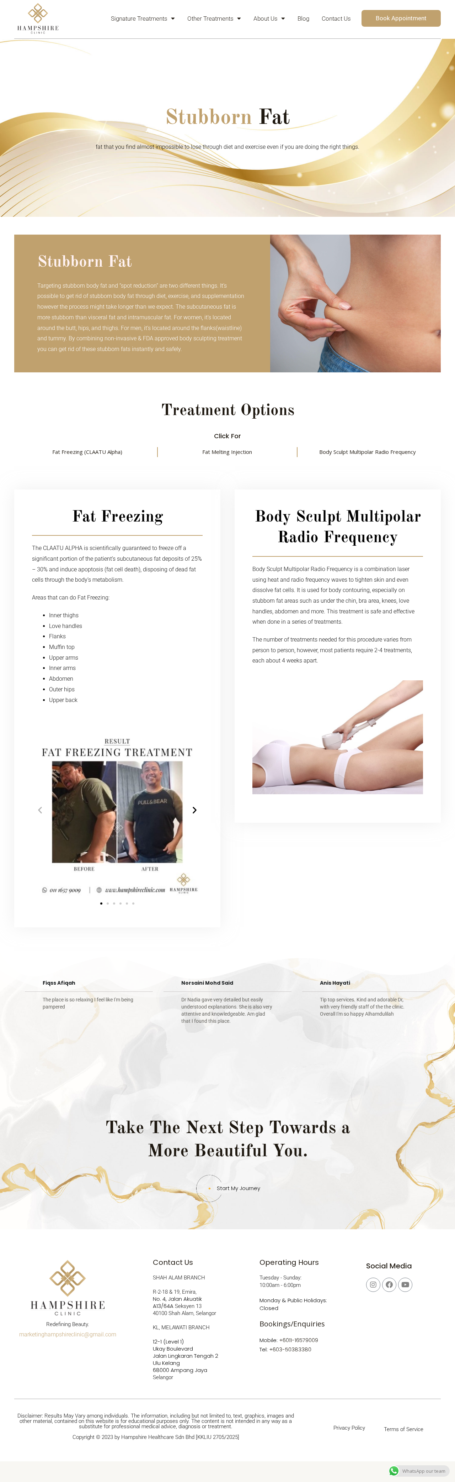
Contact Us (336, 18)
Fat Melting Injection (227, 451)
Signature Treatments (139, 18)
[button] (40, 810)
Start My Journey (238, 1188)
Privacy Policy (349, 1428)
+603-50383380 (290, 1349)
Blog (303, 18)
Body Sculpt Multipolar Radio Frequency (367, 451)
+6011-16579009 (298, 1340)
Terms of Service (403, 1429)
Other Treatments (210, 18)
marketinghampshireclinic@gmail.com (67, 1334)
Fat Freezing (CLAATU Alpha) (87, 451)
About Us (265, 18)
